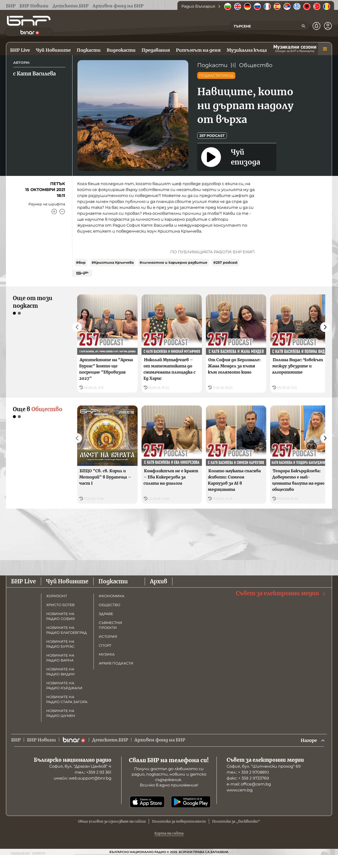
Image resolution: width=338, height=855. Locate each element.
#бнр (81, 262)
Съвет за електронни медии (277, 593)
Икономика (111, 596)
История (108, 636)
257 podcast (212, 135)
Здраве (106, 614)
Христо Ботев (60, 605)
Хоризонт (56, 596)
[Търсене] (303, 26)
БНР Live (23, 581)
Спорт (105, 645)
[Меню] (325, 49)
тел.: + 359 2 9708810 (248, 772)
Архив (158, 581)
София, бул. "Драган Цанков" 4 (80, 766)
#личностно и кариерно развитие (173, 262)
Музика (107, 654)
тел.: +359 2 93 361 (93, 772)
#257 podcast (225, 262)
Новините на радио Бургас (60, 644)
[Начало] (28, 21)
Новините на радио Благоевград (66, 630)
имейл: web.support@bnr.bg (82, 778)
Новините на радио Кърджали (64, 685)
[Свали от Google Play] (191, 802)
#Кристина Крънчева (113, 262)
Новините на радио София (60, 616)
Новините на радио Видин (60, 671)
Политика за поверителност (179, 821)
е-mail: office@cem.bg (249, 784)
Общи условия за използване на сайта (112, 821)
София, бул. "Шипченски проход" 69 (264, 766)
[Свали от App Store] (147, 802)
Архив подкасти (116, 663)
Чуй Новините (67, 581)
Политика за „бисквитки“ (236, 821)
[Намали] (62, 211)
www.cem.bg (240, 790)
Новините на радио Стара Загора (66, 699)
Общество (255, 65)
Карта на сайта (169, 833)
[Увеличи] (54, 211)
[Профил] (328, 26)
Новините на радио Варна (60, 658)
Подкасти (212, 65)
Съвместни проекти (110, 625)
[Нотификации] (316, 26)
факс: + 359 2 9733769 (248, 778)
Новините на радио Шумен (60, 713)
